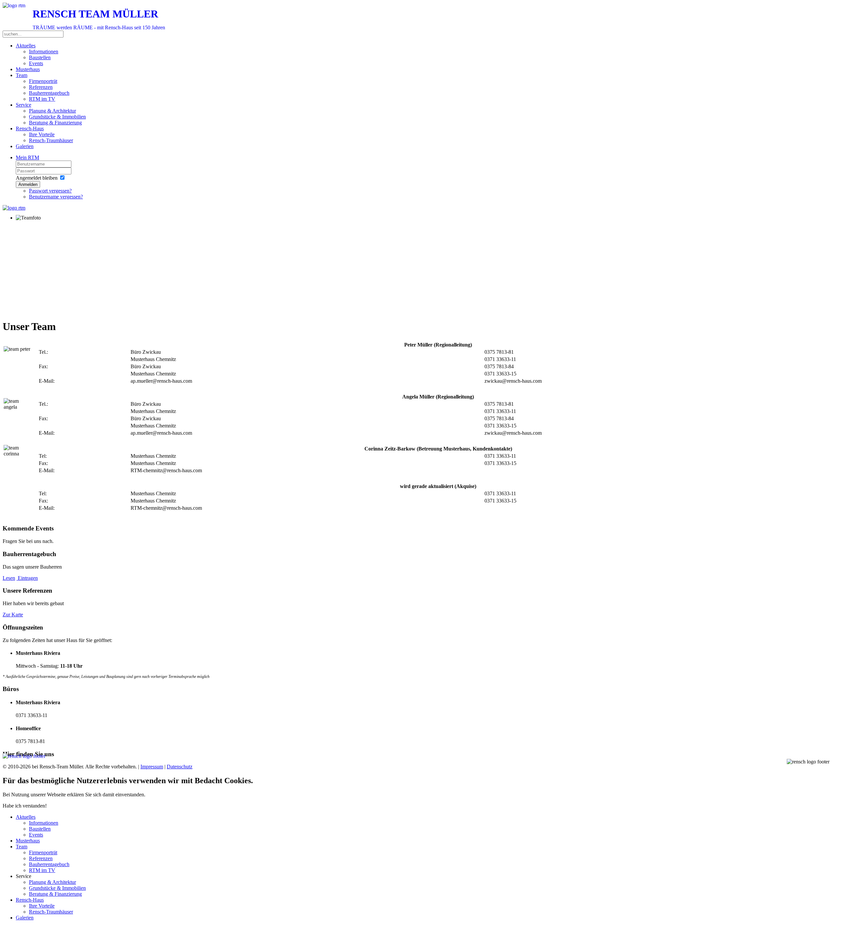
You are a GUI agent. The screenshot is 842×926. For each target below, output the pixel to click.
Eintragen (27, 578)
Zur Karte (13, 614)
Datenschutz (179, 766)
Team (21, 75)
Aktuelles (26, 45)
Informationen (43, 51)
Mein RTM (27, 157)
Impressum (151, 766)
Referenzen (41, 87)
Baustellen (40, 57)
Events (36, 63)
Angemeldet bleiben (37, 178)
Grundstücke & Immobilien (57, 116)
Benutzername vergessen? (56, 196)
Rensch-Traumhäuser (51, 140)
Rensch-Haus (30, 128)
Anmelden (27, 184)
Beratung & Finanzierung (55, 122)
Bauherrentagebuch (49, 93)
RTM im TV (42, 99)
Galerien (25, 146)
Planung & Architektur (52, 111)
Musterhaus (28, 69)
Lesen (9, 578)
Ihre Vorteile (42, 134)
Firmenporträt (43, 81)
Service (23, 105)
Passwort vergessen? (50, 190)
